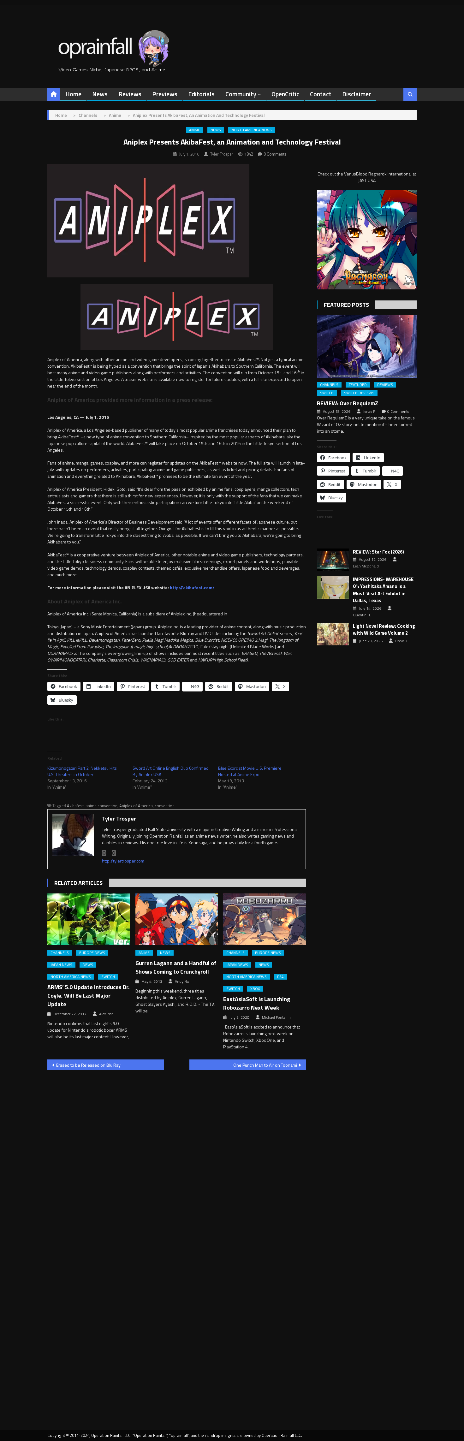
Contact (320, 94)
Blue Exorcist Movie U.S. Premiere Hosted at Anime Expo (250, 771)
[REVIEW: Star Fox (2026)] (333, 560)
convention (165, 806)
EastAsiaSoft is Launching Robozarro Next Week (256, 1003)
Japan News (61, 965)
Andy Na (182, 981)
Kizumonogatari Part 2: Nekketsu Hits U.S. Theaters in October (82, 771)
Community (240, 94)
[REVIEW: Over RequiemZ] (367, 346)
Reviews (129, 94)
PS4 (280, 977)
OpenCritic (285, 94)
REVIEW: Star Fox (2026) (378, 552)
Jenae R (369, 411)
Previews (164, 94)
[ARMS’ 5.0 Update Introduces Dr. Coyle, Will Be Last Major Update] (88, 919)
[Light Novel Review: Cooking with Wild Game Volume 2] (333, 634)
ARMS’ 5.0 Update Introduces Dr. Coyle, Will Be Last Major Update (88, 995)
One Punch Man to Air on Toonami (265, 1065)
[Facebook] (104, 853)
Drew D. (401, 641)
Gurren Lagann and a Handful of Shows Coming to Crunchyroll (176, 967)
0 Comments (275, 154)
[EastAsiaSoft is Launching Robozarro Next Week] (264, 919)
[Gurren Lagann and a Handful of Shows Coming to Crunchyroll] (176, 919)
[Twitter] (114, 853)
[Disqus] (176, 1155)
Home (73, 94)
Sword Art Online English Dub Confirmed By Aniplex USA (171, 771)
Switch (108, 977)
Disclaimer (356, 94)
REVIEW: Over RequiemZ (347, 403)
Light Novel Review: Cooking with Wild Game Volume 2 (384, 630)
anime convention (101, 806)
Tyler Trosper (221, 154)
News (100, 94)
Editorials (201, 94)
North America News (251, 130)
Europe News (92, 953)
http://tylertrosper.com (123, 860)
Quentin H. (362, 615)
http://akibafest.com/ (192, 587)
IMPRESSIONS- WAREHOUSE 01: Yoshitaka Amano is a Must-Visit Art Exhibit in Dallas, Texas (383, 590)
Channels (60, 953)
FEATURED (358, 385)
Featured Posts (346, 304)
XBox (255, 989)
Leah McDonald (366, 566)
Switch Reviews (359, 393)
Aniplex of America (136, 806)
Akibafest (75, 806)
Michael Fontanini (277, 1017)
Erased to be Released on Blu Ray (88, 1065)
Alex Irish (106, 1014)
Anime (194, 130)
